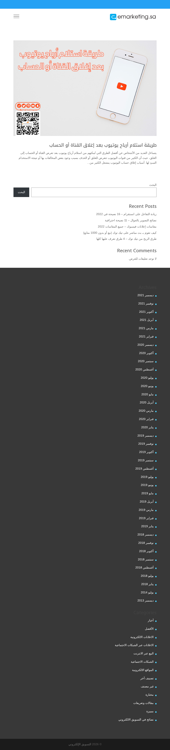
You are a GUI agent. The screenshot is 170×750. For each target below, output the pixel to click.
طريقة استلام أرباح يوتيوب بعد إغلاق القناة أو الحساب (103, 145)
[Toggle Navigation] (16, 17)
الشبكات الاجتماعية (142, 661)
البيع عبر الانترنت (144, 653)
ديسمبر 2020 (145, 344)
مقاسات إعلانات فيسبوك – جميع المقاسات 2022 (127, 226)
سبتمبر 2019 (146, 460)
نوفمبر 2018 (146, 542)
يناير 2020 (147, 427)
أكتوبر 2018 (146, 551)
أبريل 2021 (147, 319)
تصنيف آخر (147, 678)
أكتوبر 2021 (146, 311)
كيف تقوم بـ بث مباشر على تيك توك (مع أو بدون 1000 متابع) (120, 232)
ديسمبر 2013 (145, 600)
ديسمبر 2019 (145, 435)
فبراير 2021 (146, 336)
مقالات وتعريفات (143, 703)
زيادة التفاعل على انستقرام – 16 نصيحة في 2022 (126, 214)
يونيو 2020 (147, 386)
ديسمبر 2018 (145, 534)
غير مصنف (147, 686)
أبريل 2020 (147, 402)
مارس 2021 (146, 328)
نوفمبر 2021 (146, 303)
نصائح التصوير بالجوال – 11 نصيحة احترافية (131, 220)
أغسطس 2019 (144, 468)
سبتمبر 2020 (146, 361)
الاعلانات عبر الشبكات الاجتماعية (134, 645)
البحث (153, 184)
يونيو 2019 (147, 485)
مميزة (150, 711)
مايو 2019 (147, 493)
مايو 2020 (147, 394)
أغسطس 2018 (144, 567)
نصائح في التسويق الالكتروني (136, 719)
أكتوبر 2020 (146, 353)
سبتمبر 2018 (146, 559)
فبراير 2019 (146, 518)
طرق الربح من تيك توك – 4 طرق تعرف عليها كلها (126, 238)
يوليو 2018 (147, 575)
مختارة (150, 694)
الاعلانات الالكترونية (142, 637)
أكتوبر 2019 (146, 452)
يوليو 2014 (147, 592)
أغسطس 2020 (144, 369)
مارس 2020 (146, 410)
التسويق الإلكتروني (79, 744)
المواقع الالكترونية (143, 670)
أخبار (151, 620)
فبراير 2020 (146, 419)
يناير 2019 (147, 526)
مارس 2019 (146, 509)
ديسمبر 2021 (145, 295)
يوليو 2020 (147, 377)
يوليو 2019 (147, 476)
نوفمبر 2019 (146, 443)
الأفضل (149, 628)
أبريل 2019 (147, 501)
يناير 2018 (147, 584)
